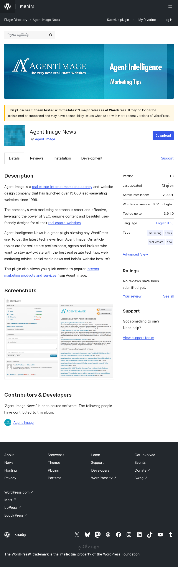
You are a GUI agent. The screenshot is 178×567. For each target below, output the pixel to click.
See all (168, 296)
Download (163, 135)
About (9, 455)
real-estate (156, 242)
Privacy (10, 478)
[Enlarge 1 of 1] (108, 304)
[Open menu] (171, 6)
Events (140, 462)
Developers (100, 470)
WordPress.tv (104, 478)
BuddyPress (16, 515)
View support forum (138, 338)
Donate (143, 470)
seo (169, 242)
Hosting (10, 470)
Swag (141, 478)
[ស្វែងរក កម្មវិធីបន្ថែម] (50, 35)
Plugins (53, 470)
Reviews (36, 158)
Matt (10, 500)
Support (167, 158)
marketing (155, 233)
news (168, 233)
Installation (62, 158)
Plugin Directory (15, 20)
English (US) (165, 223)
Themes (54, 462)
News (8, 462)
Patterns (54, 478)
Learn (95, 455)
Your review (132, 296)
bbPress (13, 507)
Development (91, 158)
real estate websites (64, 223)
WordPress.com (19, 492)
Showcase (56, 455)
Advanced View (135, 254)
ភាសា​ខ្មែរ (20, 535)
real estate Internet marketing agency (62, 187)
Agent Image (45, 139)
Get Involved (145, 455)
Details (14, 158)
